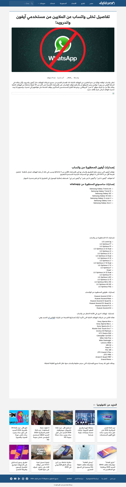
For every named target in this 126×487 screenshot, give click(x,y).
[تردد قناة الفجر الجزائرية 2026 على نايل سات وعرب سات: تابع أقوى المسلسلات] (107, 426)
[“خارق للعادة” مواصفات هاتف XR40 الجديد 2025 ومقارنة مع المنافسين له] (107, 458)
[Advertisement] (63, 219)
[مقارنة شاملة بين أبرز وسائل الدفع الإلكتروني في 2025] (63, 458)
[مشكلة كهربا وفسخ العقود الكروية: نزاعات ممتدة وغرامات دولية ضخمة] (85, 426)
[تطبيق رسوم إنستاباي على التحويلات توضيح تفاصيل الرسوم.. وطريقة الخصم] (19, 458)
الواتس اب (51, 317)
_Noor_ (69, 78)
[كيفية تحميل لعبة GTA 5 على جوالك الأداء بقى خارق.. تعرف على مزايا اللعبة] (41, 458)
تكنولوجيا (101, 404)
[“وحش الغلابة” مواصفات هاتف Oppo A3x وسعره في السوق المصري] (85, 458)
